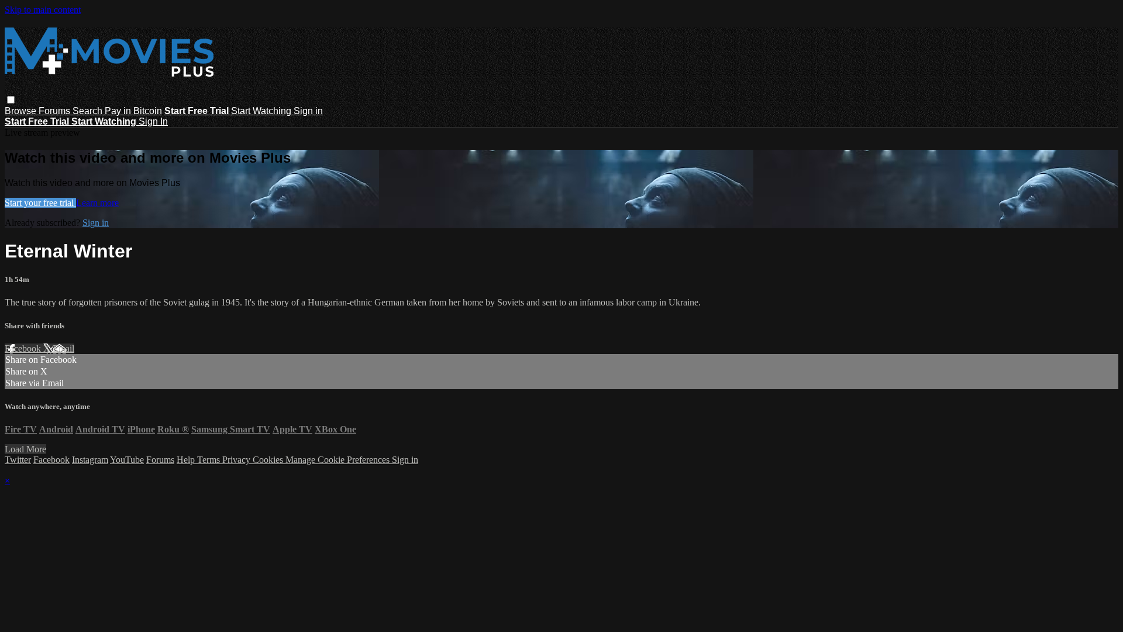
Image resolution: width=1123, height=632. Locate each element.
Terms (209, 460)
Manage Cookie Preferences (338, 460)
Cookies (269, 460)
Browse (22, 111)
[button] (11, 100)
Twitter (18, 460)
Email (63, 348)
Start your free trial (40, 203)
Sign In (153, 121)
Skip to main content (43, 10)
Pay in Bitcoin (133, 111)
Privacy (237, 460)
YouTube (127, 460)
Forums (56, 111)
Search (89, 111)
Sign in (308, 111)
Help (187, 460)
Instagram (90, 460)
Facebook (24, 348)
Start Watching (262, 111)
